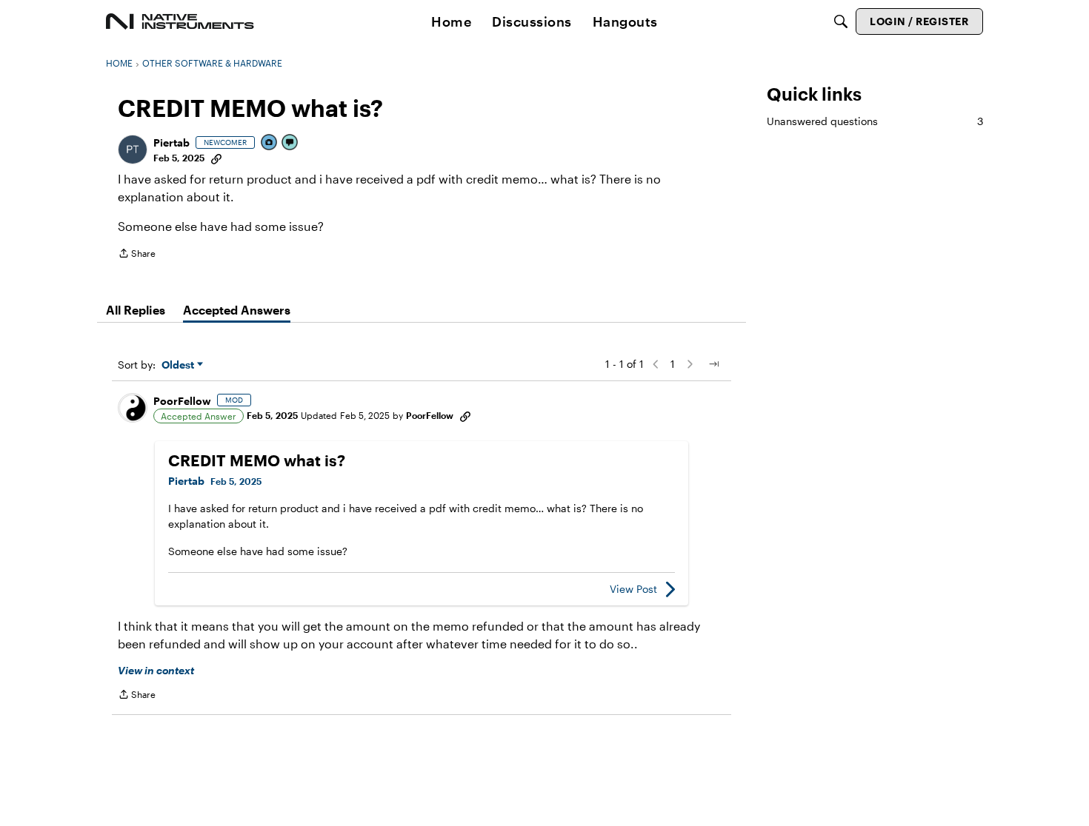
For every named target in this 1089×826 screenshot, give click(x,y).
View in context (156, 670)
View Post (633, 588)
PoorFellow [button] (182, 400)
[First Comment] (290, 143)
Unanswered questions (875, 121)
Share (137, 255)
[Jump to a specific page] (713, 364)
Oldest (179, 365)
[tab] (135, 310)
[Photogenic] (270, 143)
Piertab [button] (171, 142)
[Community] (180, 21)
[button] (132, 149)
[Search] (840, 21)
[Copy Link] (216, 157)
